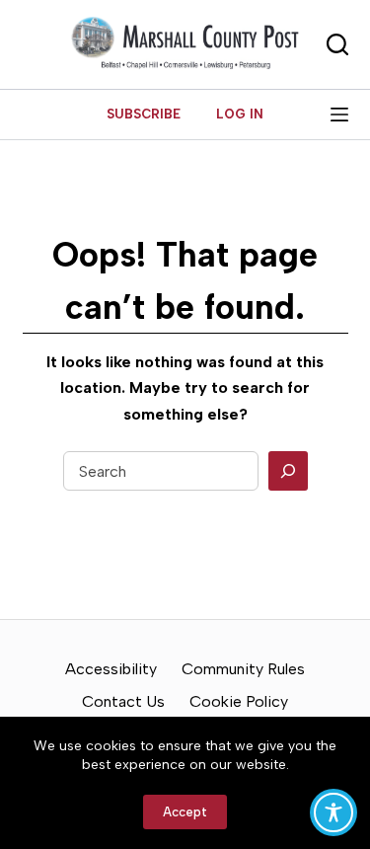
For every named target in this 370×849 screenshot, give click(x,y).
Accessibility (111, 668)
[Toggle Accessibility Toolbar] (333, 812)
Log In (239, 114)
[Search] (288, 471)
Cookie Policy (238, 701)
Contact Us (123, 701)
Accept (185, 812)
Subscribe (144, 114)
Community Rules (243, 668)
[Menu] (339, 114)
